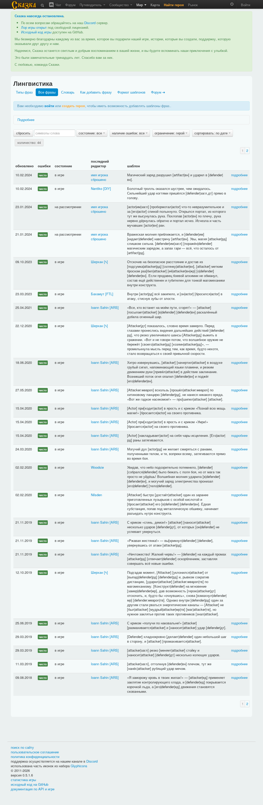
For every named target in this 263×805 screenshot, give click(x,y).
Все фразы (46, 92)
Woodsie (97, 467)
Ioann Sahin (100, 307)
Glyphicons (79, 765)
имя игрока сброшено (99, 177)
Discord (90, 22)
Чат (57, 4)
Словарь (67, 92)
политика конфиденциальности (35, 756)
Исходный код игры (36, 32)
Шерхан (97, 261)
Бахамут (97, 293)
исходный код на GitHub (29, 784)
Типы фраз (24, 92)
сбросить (23, 133)
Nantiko (96, 188)
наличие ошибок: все (129, 133)
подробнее (239, 174)
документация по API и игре (32, 789)
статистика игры (23, 779)
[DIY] (107, 188)
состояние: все (91, 133)
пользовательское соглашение (35, 752)
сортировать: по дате (211, 133)
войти (49, 105)
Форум (70, 4)
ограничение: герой (170, 133)
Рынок (193, 4)
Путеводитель (91, 4)
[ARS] (114, 307)
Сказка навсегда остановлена (39, 15)
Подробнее (25, 119)
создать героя (73, 105)
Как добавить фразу (96, 92)
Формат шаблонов (131, 92)
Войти (245, 4)
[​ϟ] (106, 261)
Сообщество (119, 4)
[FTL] (109, 293)
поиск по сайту (22, 747)
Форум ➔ (158, 92)
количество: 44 (29, 142)
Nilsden (96, 494)
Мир (140, 4)
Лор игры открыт (34, 27)
